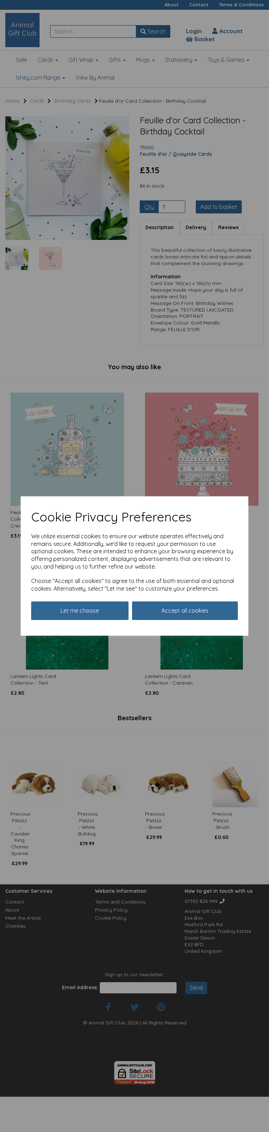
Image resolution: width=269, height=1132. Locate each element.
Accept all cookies (184, 610)
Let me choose (80, 610)
